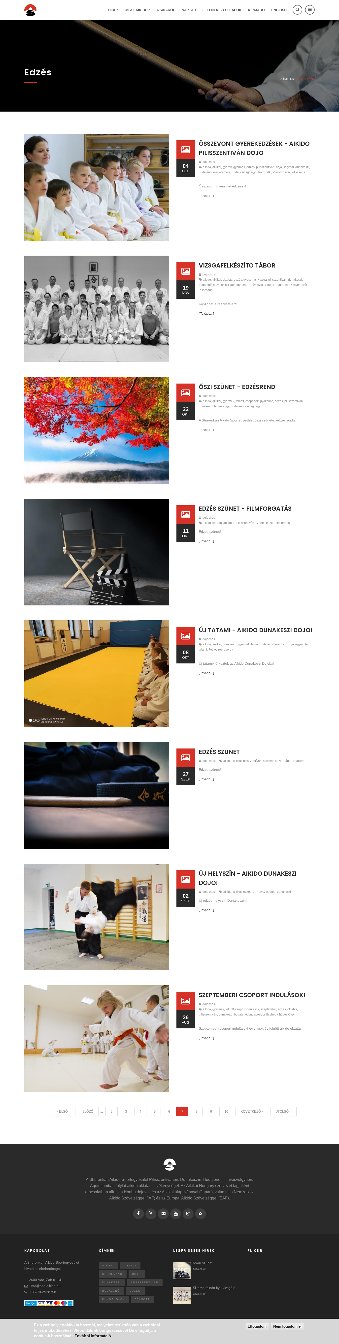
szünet (260, 523)
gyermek (239, 167)
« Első (62, 1111)
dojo (279, 167)
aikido (207, 167)
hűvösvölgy (258, 285)
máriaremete (221, 172)
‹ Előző (86, 1111)
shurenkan (219, 523)
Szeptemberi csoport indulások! (252, 995)
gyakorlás (250, 279)
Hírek (113, 10)
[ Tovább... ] (206, 196)
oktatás (227, 279)
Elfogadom (257, 1326)
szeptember (268, 1009)
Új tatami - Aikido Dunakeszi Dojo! (255, 630)
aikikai (216, 167)
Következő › (252, 1111)
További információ (93, 1336)
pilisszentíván (265, 167)
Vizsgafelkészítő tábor (237, 265)
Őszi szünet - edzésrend (237, 387)
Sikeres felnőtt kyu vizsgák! (214, 1288)
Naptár (189, 10)
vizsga (262, 279)
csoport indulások (247, 1009)
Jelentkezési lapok (222, 10)
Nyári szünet (202, 1263)
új (254, 892)
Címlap (287, 79)
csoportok (252, 401)
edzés (250, 167)
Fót (210, 649)
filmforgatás (283, 523)
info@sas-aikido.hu (46, 1286)
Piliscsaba (298, 172)
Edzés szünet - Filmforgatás (245, 509)
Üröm (260, 172)
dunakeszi (302, 167)
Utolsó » (283, 1111)
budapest (282, 285)
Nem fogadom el (287, 1326)
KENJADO (256, 10)
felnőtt (240, 401)
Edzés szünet (219, 752)
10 (226, 1111)
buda (235, 172)
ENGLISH (279, 10)
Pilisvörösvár (281, 172)
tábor (288, 761)
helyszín (262, 892)
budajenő (205, 172)
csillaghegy (247, 172)
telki (268, 172)
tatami (203, 649)
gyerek (227, 167)
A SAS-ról (165, 10)
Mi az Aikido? (137, 10)
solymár (288, 167)
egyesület (301, 644)
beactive (298, 761)
